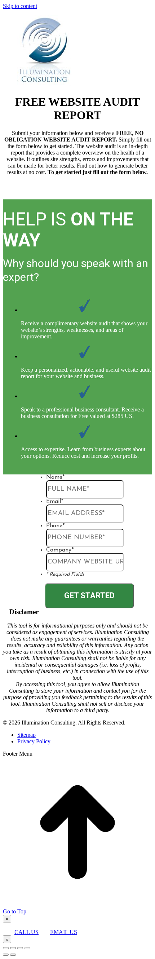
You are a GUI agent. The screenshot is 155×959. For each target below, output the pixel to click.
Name (55, 477)
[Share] (13, 948)
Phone (55, 526)
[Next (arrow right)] (13, 955)
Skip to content (20, 6)
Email (54, 501)
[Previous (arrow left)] (6, 955)
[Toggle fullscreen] (20, 948)
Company (60, 550)
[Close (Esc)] (6, 948)
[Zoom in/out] (27, 948)
